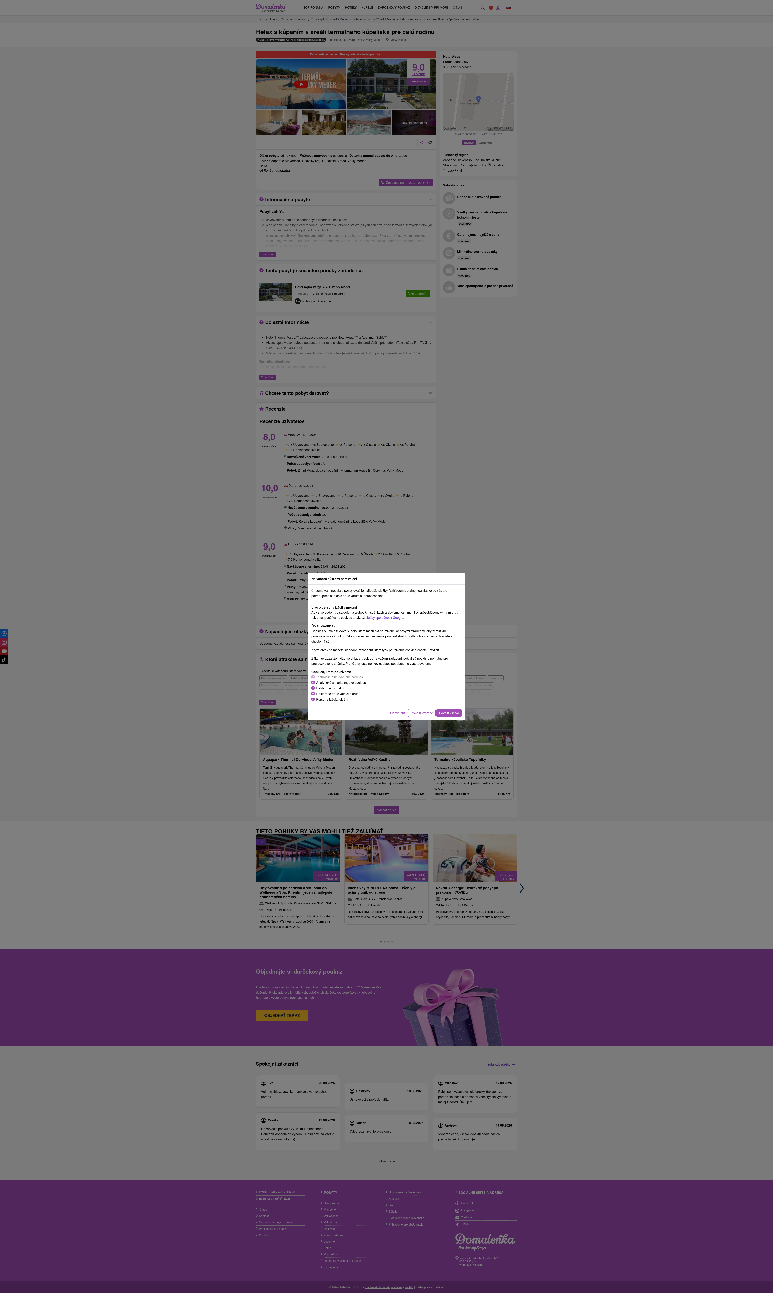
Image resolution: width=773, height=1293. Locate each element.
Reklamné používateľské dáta (337, 693)
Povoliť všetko (449, 713)
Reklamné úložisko (330, 688)
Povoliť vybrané (422, 713)
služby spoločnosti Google (384, 617)
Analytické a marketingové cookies (341, 682)
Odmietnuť (397, 713)
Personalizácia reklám (332, 699)
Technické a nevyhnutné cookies (339, 677)
